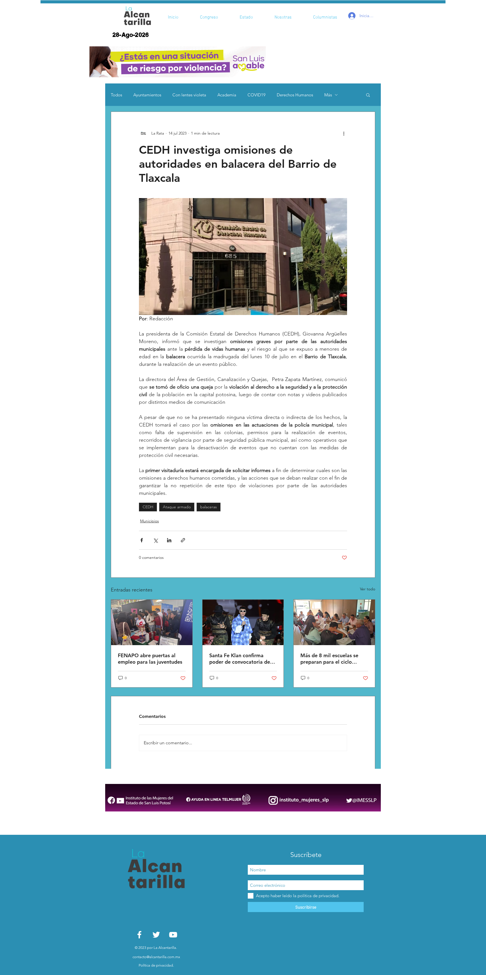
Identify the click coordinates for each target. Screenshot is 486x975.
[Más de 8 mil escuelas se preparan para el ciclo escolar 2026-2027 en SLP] (334, 622)
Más (328, 95)
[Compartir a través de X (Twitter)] (155, 540)
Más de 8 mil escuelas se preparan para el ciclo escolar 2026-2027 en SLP (331, 658)
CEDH (148, 506)
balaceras (208, 506)
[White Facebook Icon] (139, 935)
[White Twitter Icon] (156, 935)
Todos (116, 95)
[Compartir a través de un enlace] (183, 540)
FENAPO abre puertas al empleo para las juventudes (150, 658)
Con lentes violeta (189, 95)
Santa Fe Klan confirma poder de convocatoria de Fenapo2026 (239, 658)
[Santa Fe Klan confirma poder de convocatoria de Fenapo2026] (243, 622)
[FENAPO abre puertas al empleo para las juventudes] (151, 622)
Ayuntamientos (147, 95)
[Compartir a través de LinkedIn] (169, 540)
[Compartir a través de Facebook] (141, 540)
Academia (226, 95)
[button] (177, 61)
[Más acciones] (343, 133)
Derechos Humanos (295, 95)
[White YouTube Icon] (173, 935)
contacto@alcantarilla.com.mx (156, 957)
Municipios (149, 520)
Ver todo (367, 588)
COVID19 (257, 95)
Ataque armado (177, 506)
